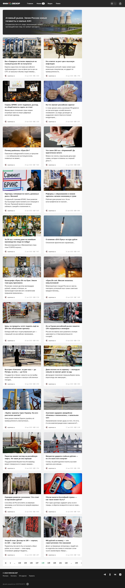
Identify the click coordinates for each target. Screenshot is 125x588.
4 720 (78, 340)
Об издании (23, 576)
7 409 (78, 297)
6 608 (78, 165)
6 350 (78, 384)
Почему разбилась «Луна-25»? (17, 150)
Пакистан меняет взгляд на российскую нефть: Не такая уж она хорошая (21, 457)
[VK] (115, 574)
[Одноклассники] (110, 574)
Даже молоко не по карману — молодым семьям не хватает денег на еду (63, 371)
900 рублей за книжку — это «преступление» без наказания (58, 542)
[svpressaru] (6, 76)
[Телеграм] (105, 574)
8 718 (37, 297)
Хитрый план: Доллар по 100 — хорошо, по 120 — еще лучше (21, 542)
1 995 (78, 468)
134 (19, 563)
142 (66, 563)
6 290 (37, 384)
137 (37, 563)
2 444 (37, 76)
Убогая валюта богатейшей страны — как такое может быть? (61, 498)
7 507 (37, 251)
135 (25, 563)
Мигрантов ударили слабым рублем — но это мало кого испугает (62, 457)
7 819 (78, 511)
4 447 (78, 251)
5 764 (37, 468)
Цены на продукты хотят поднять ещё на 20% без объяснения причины (22, 327)
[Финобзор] (11, 3)
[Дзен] (120, 574)
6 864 (78, 210)
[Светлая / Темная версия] (113, 4)
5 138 (78, 427)
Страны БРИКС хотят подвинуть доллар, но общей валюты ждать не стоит (21, 106)
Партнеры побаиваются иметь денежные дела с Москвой (22, 195)
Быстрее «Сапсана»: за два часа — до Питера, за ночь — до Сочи (20, 371)
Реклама (5, 576)
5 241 (37, 427)
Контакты (14, 576)
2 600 (37, 511)
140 (54, 563)
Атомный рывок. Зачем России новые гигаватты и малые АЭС (26, 19)
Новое (40, 3)
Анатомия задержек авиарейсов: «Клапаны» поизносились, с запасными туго (62, 415)
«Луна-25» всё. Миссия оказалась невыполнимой (59, 281)
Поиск (58, 3)
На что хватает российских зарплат (60, 105)
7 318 (78, 555)
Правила (32, 576)
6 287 (37, 555)
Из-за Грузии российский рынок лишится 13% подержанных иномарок (62, 327)
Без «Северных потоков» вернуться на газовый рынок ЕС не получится (21, 63)
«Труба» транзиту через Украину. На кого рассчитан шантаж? (21, 414)
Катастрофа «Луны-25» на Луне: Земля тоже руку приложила (21, 281)
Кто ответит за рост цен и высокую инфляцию (60, 63)
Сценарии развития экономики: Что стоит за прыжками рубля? (22, 498)
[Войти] (120, 4)
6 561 (37, 340)
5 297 (78, 121)
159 (76, 563)
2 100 (37, 121)
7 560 (37, 165)
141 (60, 563)
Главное (30, 3)
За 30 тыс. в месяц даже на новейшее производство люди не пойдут (20, 241)
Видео (50, 3)
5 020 (37, 210)
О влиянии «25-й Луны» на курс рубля (61, 239)
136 (31, 563)
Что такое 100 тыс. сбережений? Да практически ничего (60, 152)
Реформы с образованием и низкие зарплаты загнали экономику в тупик (61, 195)
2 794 (78, 76)
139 (48, 563)
